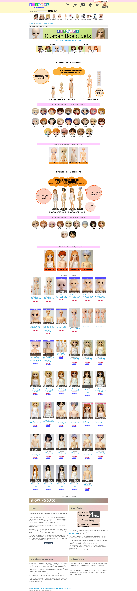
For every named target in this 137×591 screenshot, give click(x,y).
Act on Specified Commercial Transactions (51, 588)
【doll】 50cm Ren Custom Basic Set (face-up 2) (35, 454)
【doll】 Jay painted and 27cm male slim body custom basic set (61, 328)
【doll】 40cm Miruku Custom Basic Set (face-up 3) (100, 360)
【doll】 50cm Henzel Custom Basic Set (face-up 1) (100, 454)
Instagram (78, 40)
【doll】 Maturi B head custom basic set (87, 325)
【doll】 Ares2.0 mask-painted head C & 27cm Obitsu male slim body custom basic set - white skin (48, 329)
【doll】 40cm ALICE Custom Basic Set (61, 354)
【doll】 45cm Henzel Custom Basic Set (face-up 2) (61, 422)
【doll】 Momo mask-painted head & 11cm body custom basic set (35, 328)
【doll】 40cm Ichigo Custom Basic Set (74, 389)
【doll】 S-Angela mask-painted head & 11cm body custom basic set (100, 297)
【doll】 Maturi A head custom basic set (100, 325)
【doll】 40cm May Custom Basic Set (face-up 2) (61, 485)
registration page (73, 533)
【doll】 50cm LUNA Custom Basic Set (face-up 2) (74, 454)
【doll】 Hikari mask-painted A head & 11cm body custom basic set (35, 359)
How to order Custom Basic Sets (65, 40)
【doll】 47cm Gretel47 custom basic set (100, 421)
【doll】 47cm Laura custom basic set (87, 421)
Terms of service (34, 588)
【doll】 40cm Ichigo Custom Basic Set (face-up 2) (48, 390)
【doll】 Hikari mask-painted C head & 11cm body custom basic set (61, 296)
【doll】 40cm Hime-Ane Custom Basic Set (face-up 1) (48, 422)
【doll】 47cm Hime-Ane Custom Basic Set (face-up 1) (35, 422)
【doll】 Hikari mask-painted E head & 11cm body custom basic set (48, 299)
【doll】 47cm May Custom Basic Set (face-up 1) (48, 485)
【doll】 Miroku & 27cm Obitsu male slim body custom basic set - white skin (48, 359)
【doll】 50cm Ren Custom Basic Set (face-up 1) (87, 454)
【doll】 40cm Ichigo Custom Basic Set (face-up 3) (35, 390)
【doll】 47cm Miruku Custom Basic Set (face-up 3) (87, 360)
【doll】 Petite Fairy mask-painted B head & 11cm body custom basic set (74, 297)
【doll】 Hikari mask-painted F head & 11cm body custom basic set (35, 299)
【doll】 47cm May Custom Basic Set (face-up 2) (35, 485)
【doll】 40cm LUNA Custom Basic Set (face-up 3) (61, 454)
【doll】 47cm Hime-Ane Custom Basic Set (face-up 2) (87, 391)
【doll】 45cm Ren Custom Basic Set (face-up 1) (87, 486)
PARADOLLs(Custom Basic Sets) (44, 23)
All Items (31, 23)
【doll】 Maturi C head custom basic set (74, 329)
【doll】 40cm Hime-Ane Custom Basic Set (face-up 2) (100, 390)
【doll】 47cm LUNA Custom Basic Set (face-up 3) (48, 454)
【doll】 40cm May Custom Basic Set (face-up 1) (74, 485)
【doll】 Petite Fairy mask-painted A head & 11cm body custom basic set (87, 297)
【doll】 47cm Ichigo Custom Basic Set (61, 389)
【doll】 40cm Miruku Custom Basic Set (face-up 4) (74, 360)
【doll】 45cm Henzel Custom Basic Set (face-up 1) (74, 422)
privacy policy (68, 588)
